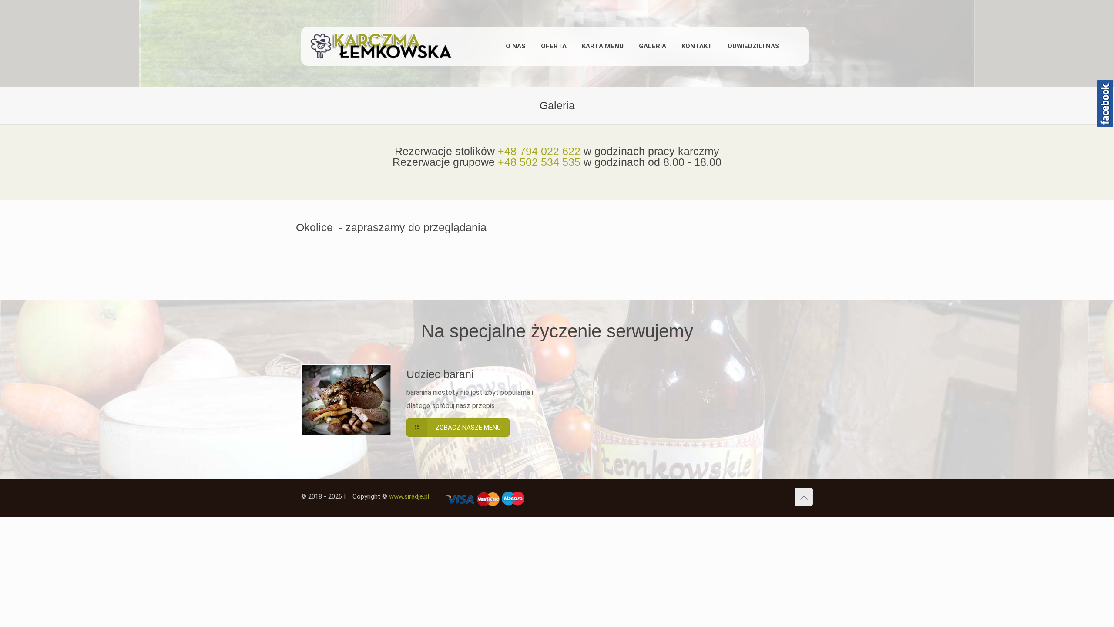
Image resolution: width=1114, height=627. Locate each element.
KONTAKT (696, 46)
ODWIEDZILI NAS (753, 46)
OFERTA (554, 46)
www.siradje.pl (409, 496)
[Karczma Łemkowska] (392, 46)
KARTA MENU (603, 46)
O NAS (516, 46)
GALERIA (652, 46)
